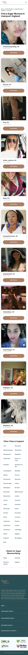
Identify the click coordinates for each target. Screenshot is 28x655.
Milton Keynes (19, 492)
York (4, 446)
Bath (4, 542)
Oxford (17, 483)
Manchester (6, 496)
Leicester (17, 500)
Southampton (7, 471)
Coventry (17, 517)
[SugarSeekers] (5, 2)
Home (2, 9)
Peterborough (7, 483)
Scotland (17, 558)
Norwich (17, 487)
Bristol (5, 534)
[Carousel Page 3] (14, 117)
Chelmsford (6, 525)
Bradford (6, 538)
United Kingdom (9, 9)
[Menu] (26, 2)
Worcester (18, 446)
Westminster (7, 454)
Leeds (5, 504)
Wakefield (18, 454)
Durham (5, 513)
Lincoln (5, 500)
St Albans (6, 464)
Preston (17, 475)
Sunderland (6, 458)
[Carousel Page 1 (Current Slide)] (12, 117)
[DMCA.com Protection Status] (5, 641)
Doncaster (18, 513)
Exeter (17, 508)
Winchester (18, 450)
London (17, 496)
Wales (5, 558)
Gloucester (6, 508)
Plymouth (17, 479)
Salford (5, 475)
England (3, 10)
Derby (5, 517)
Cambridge (18, 529)
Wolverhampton (8, 450)
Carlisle (17, 525)
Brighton (17, 534)
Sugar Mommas (19, 9)
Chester (17, 521)
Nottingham (6, 487)
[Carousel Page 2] (14, 41)
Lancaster (18, 504)
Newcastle (6, 492)
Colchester (6, 521)
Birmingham (18, 538)
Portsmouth (6, 479)
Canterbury (6, 529)
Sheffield (17, 471)
